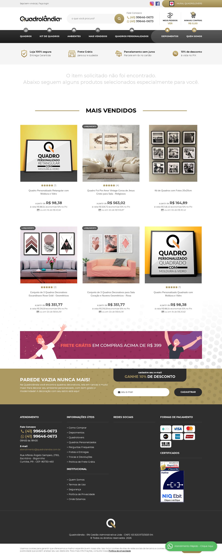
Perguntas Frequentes (81, 447)
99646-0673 (142, 17)
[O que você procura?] (119, 19)
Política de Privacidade (82, 494)
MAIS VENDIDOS (98, 36)
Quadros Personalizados (131, 36)
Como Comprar (78, 428)
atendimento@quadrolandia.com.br (40, 450)
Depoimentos (169, 36)
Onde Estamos (77, 499)
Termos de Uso (77, 485)
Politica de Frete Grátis (82, 462)
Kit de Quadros (49, 36)
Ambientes (74, 36)
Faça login (44, 4)
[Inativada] (181, 486)
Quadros (26, 36)
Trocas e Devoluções (80, 457)
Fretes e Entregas (79, 452)
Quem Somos (194, 36)
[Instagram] (152, 4)
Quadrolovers (76, 437)
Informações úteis (80, 417)
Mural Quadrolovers (189, 4)
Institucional (77, 469)
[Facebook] (158, 4)
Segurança (75, 489)
